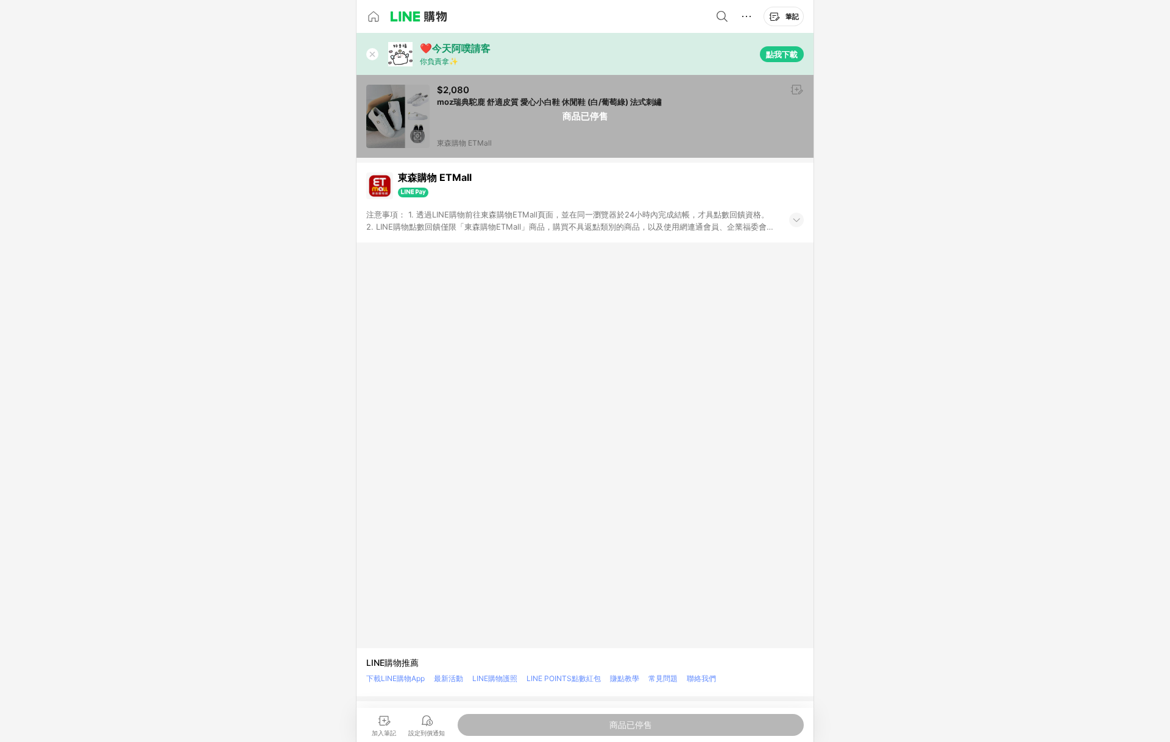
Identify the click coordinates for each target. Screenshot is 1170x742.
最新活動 (448, 678)
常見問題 (663, 678)
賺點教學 (624, 678)
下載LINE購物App (395, 678)
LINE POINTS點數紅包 (563, 678)
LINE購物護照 (494, 678)
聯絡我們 (701, 678)
